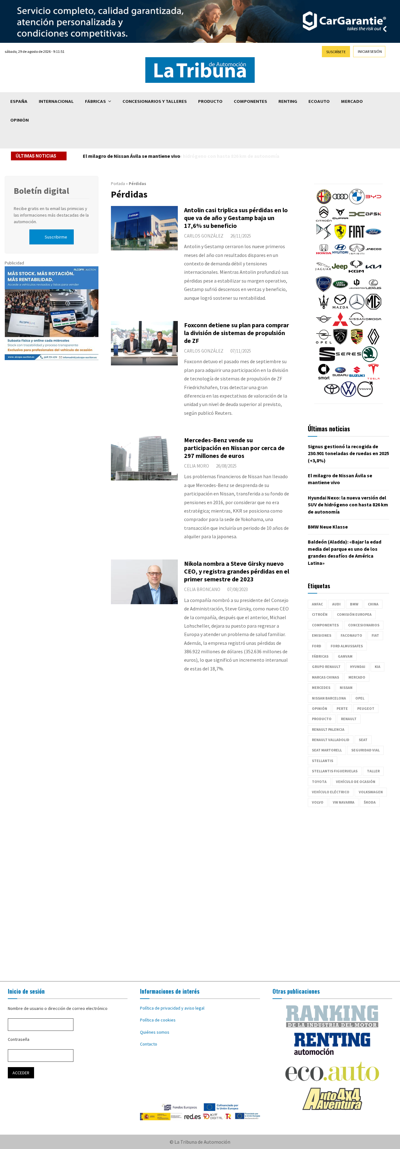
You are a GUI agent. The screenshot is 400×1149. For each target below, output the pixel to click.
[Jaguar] (323, 273)
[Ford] (373, 238)
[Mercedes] (357, 308)
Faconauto (351, 635)
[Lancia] (324, 290)
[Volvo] (365, 395)
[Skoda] (370, 360)
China (373, 604)
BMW (354, 604)
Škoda (370, 802)
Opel (359, 698)
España (19, 101)
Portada (118, 183)
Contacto (148, 1044)
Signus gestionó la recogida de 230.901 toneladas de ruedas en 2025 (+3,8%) (348, 453)
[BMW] (357, 203)
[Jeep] (340, 273)
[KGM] (356, 273)
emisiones (321, 635)
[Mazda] (340, 308)
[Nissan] (357, 325)
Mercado (352, 101)
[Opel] (324, 343)
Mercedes (321, 687)
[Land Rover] (340, 290)
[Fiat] (357, 238)
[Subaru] (340, 378)
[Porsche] (357, 343)
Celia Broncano (202, 589)
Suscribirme (56, 237)
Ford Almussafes (347, 646)
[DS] (324, 238)
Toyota (319, 781)
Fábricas (95, 101)
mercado (356, 677)
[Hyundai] (340, 255)
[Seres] (348, 360)
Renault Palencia (328, 729)
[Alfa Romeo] (324, 203)
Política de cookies (158, 1020)
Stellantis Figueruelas (335, 771)
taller (373, 771)
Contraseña (18, 1039)
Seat (363, 739)
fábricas (320, 656)
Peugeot (365, 708)
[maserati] (324, 308)
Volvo (317, 802)
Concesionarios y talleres (154, 101)
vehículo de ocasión (355, 781)
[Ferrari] (340, 238)
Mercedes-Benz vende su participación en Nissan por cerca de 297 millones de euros (234, 447)
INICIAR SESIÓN (370, 51)
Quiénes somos (154, 1032)
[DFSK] (373, 220)
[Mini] (324, 325)
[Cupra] (340, 220)
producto (322, 718)
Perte (342, 708)
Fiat (375, 635)
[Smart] (324, 378)
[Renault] (373, 343)
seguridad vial (365, 750)
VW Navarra (343, 802)
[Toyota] (332, 395)
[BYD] (373, 203)
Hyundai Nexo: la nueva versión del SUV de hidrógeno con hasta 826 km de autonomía (178, 156)
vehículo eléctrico (330, 792)
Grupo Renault (326, 666)
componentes (325, 625)
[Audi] (340, 203)
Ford (316, 646)
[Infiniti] (357, 255)
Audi (336, 604)
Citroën (320, 614)
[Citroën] (324, 220)
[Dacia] (357, 220)
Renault (349, 718)
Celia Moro (196, 466)
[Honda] (324, 255)
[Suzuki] (357, 378)
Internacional (56, 101)
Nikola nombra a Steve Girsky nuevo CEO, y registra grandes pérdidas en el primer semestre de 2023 (236, 571)
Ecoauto (319, 101)
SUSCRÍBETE (336, 51)
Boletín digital (41, 190)
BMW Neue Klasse (328, 527)
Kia (377, 666)
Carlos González (203, 236)
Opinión (19, 120)
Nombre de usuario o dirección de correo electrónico (58, 1008)
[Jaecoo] (373, 255)
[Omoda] (373, 325)
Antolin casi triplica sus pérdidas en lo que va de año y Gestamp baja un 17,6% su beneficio (236, 217)
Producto (210, 101)
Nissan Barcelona (329, 698)
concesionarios (363, 625)
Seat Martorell (327, 750)
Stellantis (322, 760)
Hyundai (357, 666)
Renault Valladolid (330, 739)
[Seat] (327, 360)
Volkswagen (371, 792)
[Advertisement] (200, 894)
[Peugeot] (340, 343)
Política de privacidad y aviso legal (172, 1008)
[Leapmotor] (357, 290)
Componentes (250, 101)
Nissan (346, 687)
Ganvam (345, 656)
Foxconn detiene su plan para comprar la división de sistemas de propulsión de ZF (236, 332)
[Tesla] (373, 378)
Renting (287, 101)
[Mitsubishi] (340, 325)
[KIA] (373, 273)
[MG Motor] (373, 308)
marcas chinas (325, 677)
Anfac (317, 604)
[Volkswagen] (348, 395)
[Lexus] (373, 290)
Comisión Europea (354, 614)
